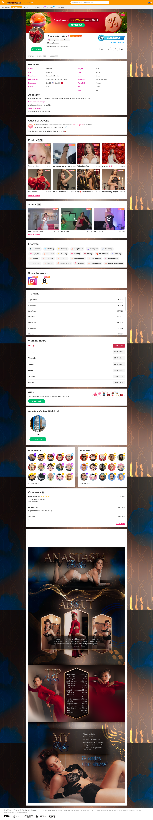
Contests (50, 7)
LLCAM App (61, 7)
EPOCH (51, 810)
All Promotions (38, 7)
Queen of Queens (78, 125)
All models (6, 7)
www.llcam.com (32, 810)
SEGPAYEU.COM (63, 810)
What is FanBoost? (118, 42)
